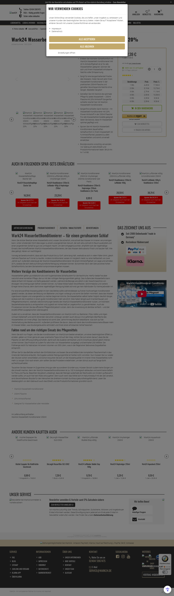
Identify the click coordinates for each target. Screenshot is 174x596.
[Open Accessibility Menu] (167, 589)
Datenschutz (57, 31)
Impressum (56, 29)
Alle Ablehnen (87, 46)
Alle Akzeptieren (87, 39)
